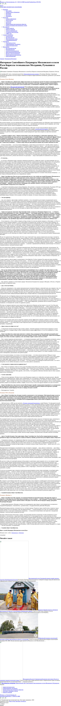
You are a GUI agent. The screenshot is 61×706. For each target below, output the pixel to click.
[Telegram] (1, 4)
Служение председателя (12, 32)
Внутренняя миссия (11, 48)
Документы (6, 41)
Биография (8, 10)
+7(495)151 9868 (16, 696)
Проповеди (9, 16)
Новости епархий (10, 29)
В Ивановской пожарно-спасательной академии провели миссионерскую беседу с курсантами (28, 638)
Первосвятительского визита (31, 74)
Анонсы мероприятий (11, 31)
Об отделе (5, 17)
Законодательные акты (11, 45)
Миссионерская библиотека (13, 52)
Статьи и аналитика (8, 35)
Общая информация (11, 19)
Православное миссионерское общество (16, 24)
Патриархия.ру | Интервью (17, 532)
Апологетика (9, 36)
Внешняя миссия (10, 49)
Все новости (6, 27)
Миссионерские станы (11, 39)
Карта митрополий (11, 56)
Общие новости (10, 28)
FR (37, 2)
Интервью (8, 13)
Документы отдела (10, 43)
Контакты (8, 23)
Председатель (9, 20)
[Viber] (6, 4)
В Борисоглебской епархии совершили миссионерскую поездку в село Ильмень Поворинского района (29, 610)
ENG (39, 2)
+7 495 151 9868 (20, 2)
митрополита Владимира (41, 129)
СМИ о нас (9, 33)
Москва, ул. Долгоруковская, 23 (8, 2)
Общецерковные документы (13, 44)
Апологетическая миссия (12, 51)
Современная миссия (11, 40)
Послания (8, 15)
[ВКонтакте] (3, 4)
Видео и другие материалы (13, 53)
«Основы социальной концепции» (31, 403)
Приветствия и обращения (12, 12)
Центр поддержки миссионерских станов (16, 25)
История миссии (10, 37)
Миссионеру (6, 47)
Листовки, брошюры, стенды (10, 691)
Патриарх (5, 9)
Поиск (1, 5)
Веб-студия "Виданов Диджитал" (17, 701)
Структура (8, 21)
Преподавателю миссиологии (13, 55)
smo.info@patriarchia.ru (30, 2)
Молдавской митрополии (17, 87)
